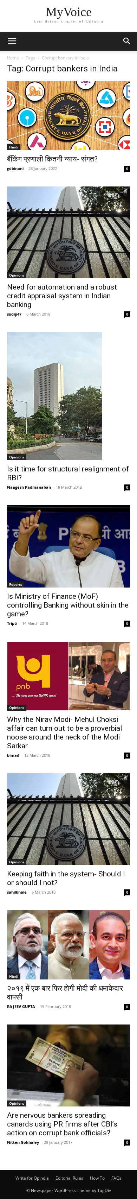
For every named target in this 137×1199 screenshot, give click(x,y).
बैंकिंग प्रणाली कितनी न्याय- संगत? (52, 159)
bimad (13, 755)
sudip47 (14, 314)
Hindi (13, 147)
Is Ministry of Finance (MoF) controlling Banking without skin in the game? (68, 605)
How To (97, 1178)
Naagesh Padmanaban (29, 487)
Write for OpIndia (32, 1178)
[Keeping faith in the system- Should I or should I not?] (68, 819)
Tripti (12, 623)
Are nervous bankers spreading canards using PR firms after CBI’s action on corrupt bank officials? (62, 1124)
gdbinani (15, 168)
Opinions (16, 275)
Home (13, 58)
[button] (12, 41)
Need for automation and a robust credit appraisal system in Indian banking (62, 296)
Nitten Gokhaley (23, 1142)
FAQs (116, 1178)
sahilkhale (17, 892)
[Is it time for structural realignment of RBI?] (68, 396)
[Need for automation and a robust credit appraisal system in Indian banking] (68, 232)
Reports (15, 584)
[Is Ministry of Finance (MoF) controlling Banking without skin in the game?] (68, 546)
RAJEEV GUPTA (21, 1006)
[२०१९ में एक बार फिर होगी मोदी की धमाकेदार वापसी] (68, 944)
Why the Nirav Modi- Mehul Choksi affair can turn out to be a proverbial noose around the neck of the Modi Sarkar (64, 732)
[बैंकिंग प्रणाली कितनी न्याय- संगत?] (68, 115)
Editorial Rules (69, 1178)
